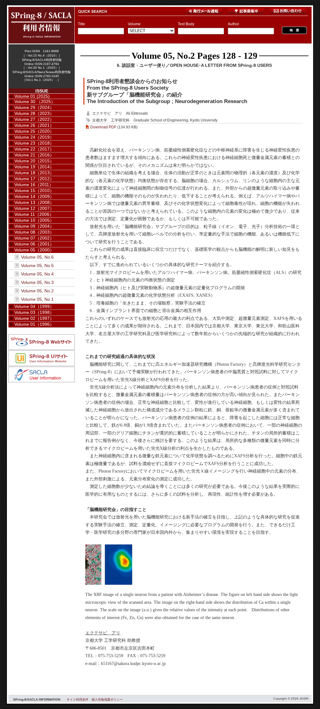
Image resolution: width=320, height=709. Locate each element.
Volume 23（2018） (34, 143)
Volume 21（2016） (34, 154)
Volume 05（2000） (34, 249)
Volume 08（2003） (34, 232)
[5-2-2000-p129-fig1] (108, 589)
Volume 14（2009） (34, 196)
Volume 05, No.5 (37, 265)
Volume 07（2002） (34, 238)
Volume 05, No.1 (37, 299)
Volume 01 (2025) (32, 96)
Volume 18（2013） (34, 172)
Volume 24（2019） (34, 137)
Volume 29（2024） (34, 107)
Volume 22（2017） (34, 148)
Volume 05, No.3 (37, 282)
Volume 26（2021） (34, 125)
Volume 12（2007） (34, 208)
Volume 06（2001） (34, 243)
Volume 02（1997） (34, 318)
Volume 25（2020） (34, 131)
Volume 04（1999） (34, 306)
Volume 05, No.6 (37, 257)
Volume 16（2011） (33, 184)
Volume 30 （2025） (34, 101)
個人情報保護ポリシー (107, 699)
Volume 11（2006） (34, 214)
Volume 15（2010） (34, 190)
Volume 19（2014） (34, 166)
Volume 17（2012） (34, 178)
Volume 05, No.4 (37, 273)
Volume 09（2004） (34, 226)
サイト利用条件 (77, 699)
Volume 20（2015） (34, 160)
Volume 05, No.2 (163, 56)
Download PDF (103, 127)
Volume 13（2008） (34, 202)
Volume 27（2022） (34, 119)
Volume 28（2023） (34, 113)
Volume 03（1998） (34, 312)
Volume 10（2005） (34, 220)
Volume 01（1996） (34, 324)
